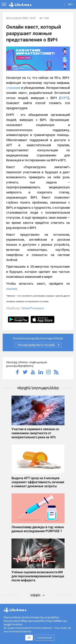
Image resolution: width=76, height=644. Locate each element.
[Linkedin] (40, 372)
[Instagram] (48, 372)
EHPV (64, 98)
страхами (13, 88)
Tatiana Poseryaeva (32, 308)
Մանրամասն (44, 637)
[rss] (56, 372)
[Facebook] (17, 372)
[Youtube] (33, 372)
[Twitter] (25, 372)
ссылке (11, 288)
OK (29, 637)
